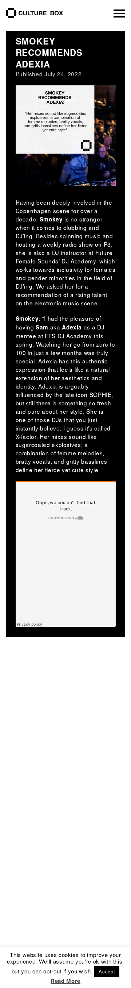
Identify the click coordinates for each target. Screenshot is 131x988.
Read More (65, 981)
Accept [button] (107, 971)
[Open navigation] (119, 13)
